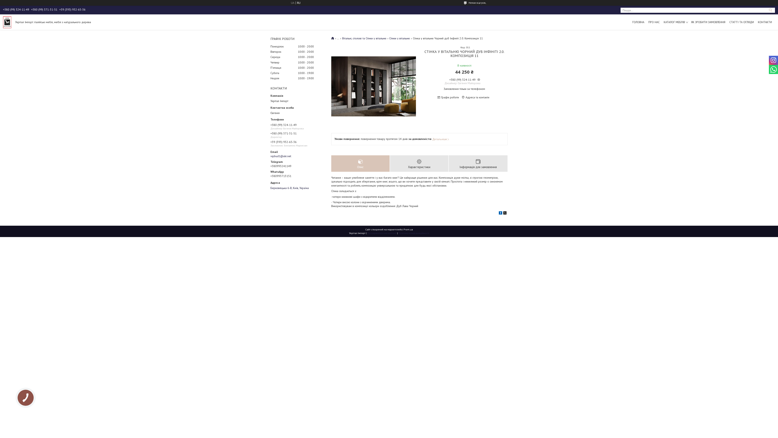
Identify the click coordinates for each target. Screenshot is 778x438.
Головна (638, 22)
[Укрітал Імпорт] (7, 22)
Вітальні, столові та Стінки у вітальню (364, 38)
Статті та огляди (741, 22)
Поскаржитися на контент (381, 233)
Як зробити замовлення (708, 22)
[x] (505, 213)
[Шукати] (770, 10)
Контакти (765, 22)
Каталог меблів (674, 22)
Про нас (654, 22)
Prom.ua (408, 229)
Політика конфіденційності (413, 233)
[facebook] (500, 213)
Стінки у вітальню (399, 38)
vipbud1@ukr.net (280, 156)
